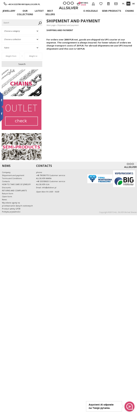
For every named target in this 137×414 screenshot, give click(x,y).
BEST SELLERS (50, 11)
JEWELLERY (9, 10)
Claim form (7, 196)
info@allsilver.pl (30, 4)
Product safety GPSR (11, 208)
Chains (129, 10)
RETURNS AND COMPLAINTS (14, 190)
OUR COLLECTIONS (25, 11)
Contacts (6, 181)
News (4, 199)
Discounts (6, 187)
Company (6, 172)
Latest (39, 10)
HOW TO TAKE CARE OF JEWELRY (16, 184)
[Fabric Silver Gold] (22, 48)
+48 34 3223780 (14, 4)
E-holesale (91, 10)
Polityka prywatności (11, 211)
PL (123, 3)
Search (22, 64)
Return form (7, 193)
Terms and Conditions (12, 178)
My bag (84, 4)
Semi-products (111, 10)
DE (133, 3)
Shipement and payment (13, 175)
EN (128, 3)
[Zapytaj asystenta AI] (129, 406)
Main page (50, 25)
